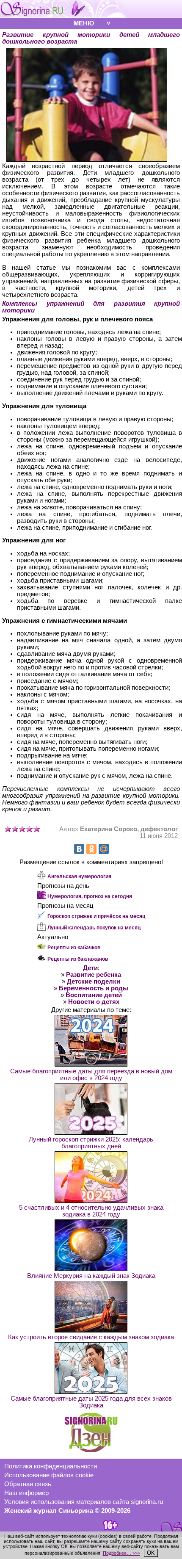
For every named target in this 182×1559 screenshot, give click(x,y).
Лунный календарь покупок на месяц (94, 928)
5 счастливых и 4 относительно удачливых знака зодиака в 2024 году (91, 1211)
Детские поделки (93, 981)
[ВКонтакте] (79, 849)
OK (151, 1553)
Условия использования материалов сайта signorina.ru (83, 1501)
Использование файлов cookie (49, 1475)
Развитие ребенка (93, 974)
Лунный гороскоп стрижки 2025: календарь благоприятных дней (91, 1143)
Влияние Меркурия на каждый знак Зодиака (91, 1275)
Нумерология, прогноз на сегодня (89, 896)
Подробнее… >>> (121, 1553)
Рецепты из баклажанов (77, 959)
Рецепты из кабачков (73, 948)
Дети (90, 968)
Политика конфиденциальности (50, 1466)
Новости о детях (93, 1001)
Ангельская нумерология (79, 876)
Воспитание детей (94, 995)
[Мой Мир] (104, 849)
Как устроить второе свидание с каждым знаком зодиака (91, 1337)
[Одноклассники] (91, 849)
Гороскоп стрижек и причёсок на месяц (96, 916)
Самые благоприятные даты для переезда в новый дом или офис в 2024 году (91, 1074)
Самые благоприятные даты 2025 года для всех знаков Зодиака (91, 1402)
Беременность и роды (93, 988)
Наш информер (26, 1493)
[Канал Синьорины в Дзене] (91, 1449)
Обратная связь (27, 1484)
